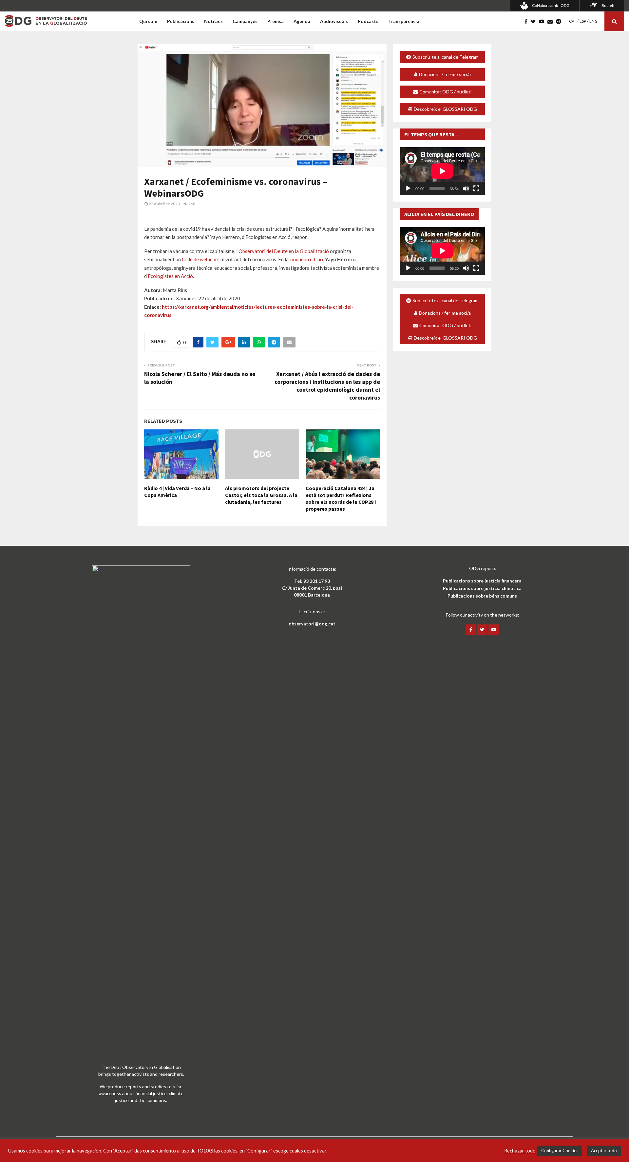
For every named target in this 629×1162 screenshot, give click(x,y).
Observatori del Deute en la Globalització (283, 251)
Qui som (148, 21)
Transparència (403, 21)
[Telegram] (560, 21)
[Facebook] (527, 21)
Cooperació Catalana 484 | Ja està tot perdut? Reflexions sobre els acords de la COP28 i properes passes (341, 498)
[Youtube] (543, 21)
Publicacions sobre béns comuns (482, 596)
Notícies (213, 21)
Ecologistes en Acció (170, 276)
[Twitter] (535, 21)
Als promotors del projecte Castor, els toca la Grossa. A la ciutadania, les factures (261, 495)
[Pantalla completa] (476, 188)
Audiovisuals (334, 21)
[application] (442, 171)
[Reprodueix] (408, 188)
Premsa (275, 21)
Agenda (302, 21)
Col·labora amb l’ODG (550, 5)
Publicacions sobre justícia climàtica (482, 588)
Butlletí (607, 5)
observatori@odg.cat (312, 623)
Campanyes (245, 21)
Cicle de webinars (200, 259)
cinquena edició (306, 259)
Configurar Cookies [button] (559, 1150)
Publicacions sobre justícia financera (482, 580)
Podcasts (368, 21)
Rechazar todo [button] (520, 1150)
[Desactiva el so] (466, 188)
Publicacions (180, 21)
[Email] (551, 21)
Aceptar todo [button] (604, 1150)
